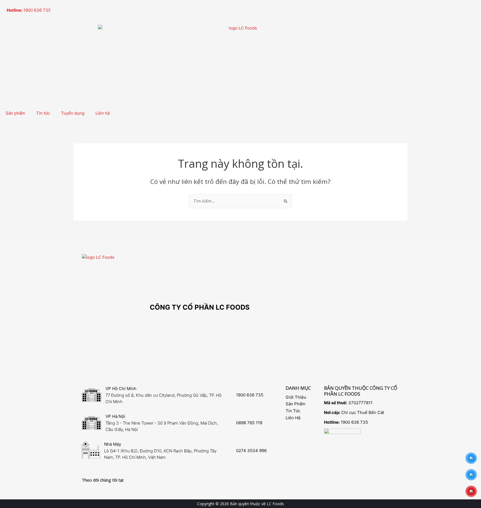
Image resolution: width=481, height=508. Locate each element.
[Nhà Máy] (91, 450)
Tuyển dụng (72, 113)
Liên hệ (102, 113)
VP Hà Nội (115, 416)
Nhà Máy (112, 444)
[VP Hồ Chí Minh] (91, 395)
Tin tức (43, 113)
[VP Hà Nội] (91, 423)
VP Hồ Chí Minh (120, 388)
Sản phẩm (15, 113)
